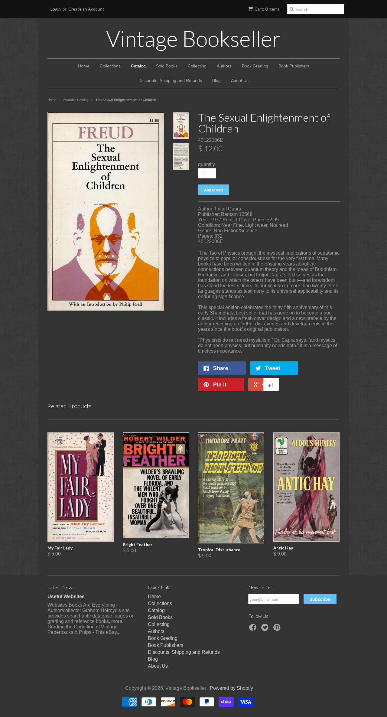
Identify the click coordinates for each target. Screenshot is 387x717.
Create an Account (86, 8)
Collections (110, 66)
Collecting (197, 66)
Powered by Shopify (231, 688)
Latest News (60, 587)
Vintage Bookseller (193, 38)
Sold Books (166, 66)
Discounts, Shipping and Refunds (170, 80)
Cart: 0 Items (267, 8)
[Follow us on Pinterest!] (277, 629)
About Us (240, 80)
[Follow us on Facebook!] (253, 629)
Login (55, 8)
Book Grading (255, 66)
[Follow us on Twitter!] (265, 629)
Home (83, 66)
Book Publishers (293, 66)
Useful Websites (66, 596)
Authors (224, 66)
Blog (216, 80)
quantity (206, 164)
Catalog (138, 66)
